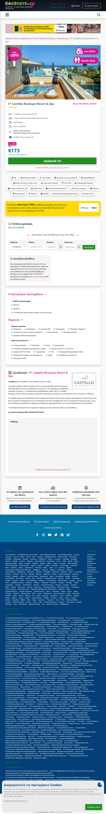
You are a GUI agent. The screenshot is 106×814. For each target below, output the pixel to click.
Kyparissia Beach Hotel (12, 682)
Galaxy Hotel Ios (25, 687)
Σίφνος (27, 598)
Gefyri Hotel (81, 695)
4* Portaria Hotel (73, 654)
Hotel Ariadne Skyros (38, 732)
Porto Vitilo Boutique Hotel (59, 644)
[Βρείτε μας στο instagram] (43, 534)
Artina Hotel (80, 674)
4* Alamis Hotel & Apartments (76, 687)
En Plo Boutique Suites (55, 717)
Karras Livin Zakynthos (84, 736)
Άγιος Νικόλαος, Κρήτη (84, 103)
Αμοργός (25, 559)
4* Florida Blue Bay (64, 629)
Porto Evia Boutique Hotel (13, 646)
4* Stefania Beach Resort (51, 641)
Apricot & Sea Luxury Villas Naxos (15, 738)
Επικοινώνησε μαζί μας (19, 521)
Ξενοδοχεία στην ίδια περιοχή (53, 506)
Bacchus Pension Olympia (47, 678)
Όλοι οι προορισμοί (23, 38)
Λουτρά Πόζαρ (51, 580)
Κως (33, 578)
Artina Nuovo (30, 704)
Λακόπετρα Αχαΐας (50, 578)
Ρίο (34, 595)
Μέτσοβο (69, 582)
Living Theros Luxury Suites (89, 710)
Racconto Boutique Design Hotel (34, 674)
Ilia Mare (85, 689)
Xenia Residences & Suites (65, 728)
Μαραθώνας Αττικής (17, 582)
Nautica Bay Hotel (63, 622)
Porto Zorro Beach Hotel (46, 637)
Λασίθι (67, 578)
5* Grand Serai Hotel (28, 622)
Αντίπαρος (57, 559)
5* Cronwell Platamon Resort (46, 622)
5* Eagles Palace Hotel (58, 723)
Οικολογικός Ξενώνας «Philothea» (16, 669)
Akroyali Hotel (47, 650)
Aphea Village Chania (44, 747)
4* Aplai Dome (10, 710)
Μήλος (76, 582)
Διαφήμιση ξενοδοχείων (86, 521)
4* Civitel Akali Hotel (46, 713)
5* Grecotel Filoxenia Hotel (54, 618)
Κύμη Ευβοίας (9, 578)
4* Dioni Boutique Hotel (60, 652)
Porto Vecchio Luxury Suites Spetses (49, 749)
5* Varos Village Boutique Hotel (65, 721)
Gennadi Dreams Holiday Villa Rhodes (51, 753)
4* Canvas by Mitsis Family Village (59, 708)
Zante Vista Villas (35, 743)
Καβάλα (68, 567)
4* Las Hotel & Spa (75, 680)
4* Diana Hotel (26, 659)
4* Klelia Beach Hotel (12, 631)
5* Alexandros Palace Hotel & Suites (68, 710)
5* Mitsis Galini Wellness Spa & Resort (43, 620)
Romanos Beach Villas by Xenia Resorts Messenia (20, 751)
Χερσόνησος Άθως (34, 604)
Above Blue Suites (11, 654)
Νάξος (7, 587)
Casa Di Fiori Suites (87, 723)
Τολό (62, 600)
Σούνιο (67, 598)
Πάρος (63, 591)
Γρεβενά (42, 563)
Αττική (58, 561)
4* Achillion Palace (11, 700)
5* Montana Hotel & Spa (12, 622)
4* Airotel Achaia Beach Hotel (34, 626)
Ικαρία (51, 567)
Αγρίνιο (15, 557)
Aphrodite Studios (11, 680)
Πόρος (69, 593)
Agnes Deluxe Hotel (34, 691)
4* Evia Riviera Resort (53, 626)
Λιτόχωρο (42, 580)
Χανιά (15, 604)
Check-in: (50, 242)
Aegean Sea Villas (11, 721)
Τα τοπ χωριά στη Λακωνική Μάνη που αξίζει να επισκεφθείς (24, 779)
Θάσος (21, 567)
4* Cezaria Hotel (46, 654)
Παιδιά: (31, 242)
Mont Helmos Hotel (56, 659)
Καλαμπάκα (61, 570)
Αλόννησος (72, 557)
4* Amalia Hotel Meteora (24, 657)
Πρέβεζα (8, 595)
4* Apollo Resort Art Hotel (69, 667)
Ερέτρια (33, 565)
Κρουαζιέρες (59, 576)
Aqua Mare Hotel (67, 715)
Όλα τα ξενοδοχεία (11, 762)
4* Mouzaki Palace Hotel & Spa (80, 633)
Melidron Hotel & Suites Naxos (55, 689)
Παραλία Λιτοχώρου (25, 591)
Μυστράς (66, 585)
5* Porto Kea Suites (32, 697)
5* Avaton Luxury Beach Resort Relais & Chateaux (20, 749)
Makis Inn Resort (52, 706)
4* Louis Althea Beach (71, 741)
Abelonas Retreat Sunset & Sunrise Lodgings (65, 745)
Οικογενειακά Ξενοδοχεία (91, 579)
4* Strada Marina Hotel (23, 717)
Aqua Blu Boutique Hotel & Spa (77, 713)
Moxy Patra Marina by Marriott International (37, 648)
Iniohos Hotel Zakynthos (60, 725)
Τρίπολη (28, 602)
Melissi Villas (9, 723)
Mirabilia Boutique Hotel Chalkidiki (16, 672)
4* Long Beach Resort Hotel (79, 622)
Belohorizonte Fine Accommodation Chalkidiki (20, 747)
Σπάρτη (73, 598)
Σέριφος (76, 595)
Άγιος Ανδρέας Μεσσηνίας (48, 554)
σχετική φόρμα (38, 276)
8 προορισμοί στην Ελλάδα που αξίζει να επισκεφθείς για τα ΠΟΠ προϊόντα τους (30, 775)
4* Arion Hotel (51, 629)
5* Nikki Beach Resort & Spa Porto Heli (29, 650)
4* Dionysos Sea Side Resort (66, 730)
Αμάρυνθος (17, 559)
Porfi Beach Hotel (45, 734)
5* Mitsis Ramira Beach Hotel (14, 704)
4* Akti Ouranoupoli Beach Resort (29, 680)
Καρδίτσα (39, 572)
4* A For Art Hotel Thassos (32, 667)
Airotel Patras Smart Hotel (13, 663)
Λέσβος (7, 580)
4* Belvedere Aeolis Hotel (13, 676)
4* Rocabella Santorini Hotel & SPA (27, 710)
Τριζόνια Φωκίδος (71, 600)
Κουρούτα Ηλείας (32, 576)
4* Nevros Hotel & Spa (74, 689)
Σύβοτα (22, 600)
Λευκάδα (15, 580)
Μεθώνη (36, 582)
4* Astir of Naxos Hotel (22, 723)
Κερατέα (31, 574)
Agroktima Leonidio (33, 661)
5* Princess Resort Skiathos (13, 674)
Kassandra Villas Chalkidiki (33, 756)
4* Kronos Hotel (41, 631)
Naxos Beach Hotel (11, 708)
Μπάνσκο (36, 585)
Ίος (56, 567)
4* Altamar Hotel (80, 641)
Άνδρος (50, 559)
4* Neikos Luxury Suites (40, 659)
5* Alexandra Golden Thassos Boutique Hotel (84, 652)
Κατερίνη (16, 574)
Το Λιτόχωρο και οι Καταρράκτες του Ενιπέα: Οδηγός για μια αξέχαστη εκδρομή (29, 777)
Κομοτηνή (75, 574)
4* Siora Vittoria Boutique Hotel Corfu (54, 661)
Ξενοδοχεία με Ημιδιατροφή (91, 568)
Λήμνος (22, 580)
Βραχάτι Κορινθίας (11, 563)
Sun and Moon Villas (49, 685)
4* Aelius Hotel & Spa (74, 661)
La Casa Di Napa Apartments (73, 682)
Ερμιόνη (40, 565)
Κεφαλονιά (46, 574)
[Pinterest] (62, 534)
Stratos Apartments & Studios (50, 697)
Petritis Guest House (11, 687)
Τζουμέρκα (50, 600)
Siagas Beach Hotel (28, 635)
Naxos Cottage (67, 732)
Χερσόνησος (23, 604)
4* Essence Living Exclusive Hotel (67, 685)
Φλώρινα (62, 602)
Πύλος (15, 595)
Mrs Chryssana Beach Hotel (80, 648)
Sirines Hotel (46, 652)
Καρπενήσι (55, 572)
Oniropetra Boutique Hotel (86, 650)
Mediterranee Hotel (48, 680)
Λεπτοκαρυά (76, 578)
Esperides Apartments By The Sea (33, 689)
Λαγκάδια (39, 578)
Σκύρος (61, 598)
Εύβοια (47, 565)
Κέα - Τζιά (24, 574)
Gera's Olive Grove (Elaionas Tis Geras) (73, 672)
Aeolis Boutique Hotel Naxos (14, 652)
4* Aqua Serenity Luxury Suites (52, 743)
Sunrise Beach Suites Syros (30, 730)
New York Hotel (84, 697)
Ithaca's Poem (34, 672)
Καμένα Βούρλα (10, 572)
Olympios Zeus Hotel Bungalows (15, 691)
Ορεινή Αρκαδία (10, 589)
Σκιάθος (46, 598)
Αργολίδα (74, 559)
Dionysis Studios (68, 663)
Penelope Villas (10, 719)
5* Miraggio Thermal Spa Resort (29, 654)
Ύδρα (40, 602)
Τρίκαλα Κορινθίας (18, 602)
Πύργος (20, 595)
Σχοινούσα (41, 600)
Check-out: (68, 242)
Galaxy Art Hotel (52, 674)
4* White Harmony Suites (26, 721)
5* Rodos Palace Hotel (31, 646)
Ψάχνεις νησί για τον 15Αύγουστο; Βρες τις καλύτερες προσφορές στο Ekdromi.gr (70, 779)
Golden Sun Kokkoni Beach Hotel (55, 639)
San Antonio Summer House (14, 685)
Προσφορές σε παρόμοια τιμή (86, 506)
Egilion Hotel (9, 657)
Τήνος (57, 600)
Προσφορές (62, 38)
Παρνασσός (55, 591)
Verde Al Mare (30, 695)
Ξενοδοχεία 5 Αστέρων (91, 555)
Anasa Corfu (62, 706)
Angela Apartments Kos (12, 730)
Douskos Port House (59, 654)
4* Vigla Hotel (31, 725)
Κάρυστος (64, 572)
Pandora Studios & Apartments (62, 747)
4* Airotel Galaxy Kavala (32, 652)
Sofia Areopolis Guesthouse (46, 751)
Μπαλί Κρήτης (27, 585)
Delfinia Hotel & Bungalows (46, 728)
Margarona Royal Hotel (42, 644)
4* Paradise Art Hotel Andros (76, 639)
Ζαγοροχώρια (64, 565)
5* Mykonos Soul (60, 719)
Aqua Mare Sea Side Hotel (32, 676)
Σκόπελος (54, 598)
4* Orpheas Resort (33, 734)
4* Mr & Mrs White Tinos (87, 637)
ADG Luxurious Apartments (42, 657)
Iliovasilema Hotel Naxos (48, 730)
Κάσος (71, 572)
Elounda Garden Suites (47, 710)
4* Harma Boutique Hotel (37, 706)
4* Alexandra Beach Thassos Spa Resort (71, 669)
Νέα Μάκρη (37, 587)
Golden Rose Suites (38, 665)
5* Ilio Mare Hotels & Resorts (14, 626)
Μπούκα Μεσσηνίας (47, 585)
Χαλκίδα (79, 602)
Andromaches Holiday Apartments (42, 719)
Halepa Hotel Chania (44, 725)
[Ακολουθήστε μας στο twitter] (56, 534)
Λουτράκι (72, 580)
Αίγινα (28, 557)
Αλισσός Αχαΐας (62, 557)
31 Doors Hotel (46, 693)
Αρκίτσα (22, 561)
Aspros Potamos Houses (35, 738)
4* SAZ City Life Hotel (91, 644)
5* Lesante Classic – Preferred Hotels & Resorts (68, 734)
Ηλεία (7, 567)
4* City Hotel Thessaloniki (32, 663)
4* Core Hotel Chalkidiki (66, 674)
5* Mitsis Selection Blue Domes (70, 700)
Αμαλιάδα (8, 559)
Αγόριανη (8, 557)
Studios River (62, 678)
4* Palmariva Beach (30, 637)
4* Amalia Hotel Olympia (13, 648)
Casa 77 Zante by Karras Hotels (65, 695)
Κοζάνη (54, 574)
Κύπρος (27, 578)
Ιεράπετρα (38, 567)
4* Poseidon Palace (78, 620)
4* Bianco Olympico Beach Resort (15, 624)
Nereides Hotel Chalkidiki (65, 751)
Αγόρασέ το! (52, 161)
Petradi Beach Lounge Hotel (41, 723)
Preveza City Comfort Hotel (51, 691)
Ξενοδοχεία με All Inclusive (92, 573)
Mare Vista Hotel (72, 637)
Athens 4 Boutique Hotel (87, 691)
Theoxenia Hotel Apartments (77, 635)
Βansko (70, 561)
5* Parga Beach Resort (56, 682)
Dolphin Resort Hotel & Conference (16, 743)
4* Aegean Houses (73, 723)
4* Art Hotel (81, 721)
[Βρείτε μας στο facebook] (37, 534)
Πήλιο (34, 593)
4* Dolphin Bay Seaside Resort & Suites (82, 631)
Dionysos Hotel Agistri (81, 715)
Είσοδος (77, 6)
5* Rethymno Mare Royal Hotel (15, 734)
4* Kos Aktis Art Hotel (40, 708)
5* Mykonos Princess (42, 704)
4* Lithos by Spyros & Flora (44, 721)
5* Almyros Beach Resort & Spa (86, 706)
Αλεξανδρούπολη (50, 557)
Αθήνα (22, 557)
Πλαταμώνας (48, 593)
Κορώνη (22, 576)
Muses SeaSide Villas (46, 646)
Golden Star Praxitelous (75, 646)
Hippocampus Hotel (25, 708)
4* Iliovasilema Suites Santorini (15, 661)
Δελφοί (55, 563)
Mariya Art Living (60, 713)
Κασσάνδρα (78, 572)
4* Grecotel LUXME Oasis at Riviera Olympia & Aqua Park (23, 641)
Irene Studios (61, 635)
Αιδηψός (40, 557)
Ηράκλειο (14, 567)
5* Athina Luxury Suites (26, 700)
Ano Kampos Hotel (33, 693)
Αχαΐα (64, 561)
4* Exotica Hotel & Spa (91, 624)
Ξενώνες (89, 576)
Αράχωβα (66, 559)
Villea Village (9, 717)
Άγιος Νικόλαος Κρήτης (44, 38)
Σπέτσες (7, 600)
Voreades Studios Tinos (30, 753)
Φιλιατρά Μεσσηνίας (50, 602)
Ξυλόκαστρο (75, 587)
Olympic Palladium (93, 721)
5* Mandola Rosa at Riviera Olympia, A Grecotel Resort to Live (24, 618)
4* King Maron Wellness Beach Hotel (81, 676)
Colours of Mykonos (23, 719)
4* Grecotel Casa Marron (73, 618)
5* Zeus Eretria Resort (60, 624)
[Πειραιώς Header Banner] (53, 28)
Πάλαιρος (62, 589)
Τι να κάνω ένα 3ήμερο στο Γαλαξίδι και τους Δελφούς (73, 777)
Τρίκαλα (7, 602)
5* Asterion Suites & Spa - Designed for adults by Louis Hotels (24, 715)
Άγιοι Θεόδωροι (10, 554)
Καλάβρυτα (36, 570)
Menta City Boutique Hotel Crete (15, 736)
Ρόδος (38, 595)
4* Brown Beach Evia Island (13, 637)
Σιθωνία (14, 598)
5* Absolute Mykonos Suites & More (81, 665)
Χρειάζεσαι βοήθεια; (20, 506)
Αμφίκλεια (33, 559)
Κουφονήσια (44, 576)
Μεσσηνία (53, 582)
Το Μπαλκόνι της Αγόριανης (13, 667)
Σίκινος (21, 598)
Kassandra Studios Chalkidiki (14, 756)
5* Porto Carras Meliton (12, 635)
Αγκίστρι (77, 554)
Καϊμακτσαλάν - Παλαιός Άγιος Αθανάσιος (18, 570)
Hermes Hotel (53, 700)
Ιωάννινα (61, 567)
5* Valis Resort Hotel (64, 620)
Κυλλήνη (75, 576)
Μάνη (7, 582)
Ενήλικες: (14, 242)
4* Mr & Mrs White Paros (13, 689)
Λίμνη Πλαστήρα (31, 580)
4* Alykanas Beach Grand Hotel (45, 635)
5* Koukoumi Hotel (85, 702)
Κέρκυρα (38, 574)
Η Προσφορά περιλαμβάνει (26, 294)
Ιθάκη (45, 567)
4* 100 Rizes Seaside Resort (75, 657)
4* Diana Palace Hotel (87, 654)
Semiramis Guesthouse (90, 661)
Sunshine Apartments (81, 663)
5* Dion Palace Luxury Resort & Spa (34, 629)
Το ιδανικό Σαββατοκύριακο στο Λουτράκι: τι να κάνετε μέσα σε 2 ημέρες (72, 771)
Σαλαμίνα (45, 595)
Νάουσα (13, 587)
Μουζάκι (18, 585)
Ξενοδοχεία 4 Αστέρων (91, 560)
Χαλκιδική (8, 604)
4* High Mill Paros (60, 646)
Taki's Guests (79, 751)
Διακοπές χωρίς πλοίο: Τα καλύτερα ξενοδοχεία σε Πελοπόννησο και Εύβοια (29, 773)
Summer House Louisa (74, 693)
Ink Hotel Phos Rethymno (41, 745)
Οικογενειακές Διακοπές (91, 583)
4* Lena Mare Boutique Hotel (29, 713)
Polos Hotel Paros (41, 700)
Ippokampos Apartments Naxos (15, 725)
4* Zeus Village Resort (81, 747)
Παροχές (14, 319)
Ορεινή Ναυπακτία (23, 589)
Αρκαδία (15, 561)
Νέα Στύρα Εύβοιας (49, 587)
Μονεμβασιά (9, 585)
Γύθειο (49, 563)
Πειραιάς (16, 593)
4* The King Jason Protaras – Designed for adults (78, 749)
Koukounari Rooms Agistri (60, 676)
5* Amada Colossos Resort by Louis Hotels (18, 745)
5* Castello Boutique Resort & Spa (38, 374)
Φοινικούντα (71, 602)
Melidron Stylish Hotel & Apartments (55, 756)
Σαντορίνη (68, 595)
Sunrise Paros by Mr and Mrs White (85, 732)
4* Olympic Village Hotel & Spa (27, 633)
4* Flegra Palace (43, 702)
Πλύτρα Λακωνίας (59, 593)
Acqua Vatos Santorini (12, 665)
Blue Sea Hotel (10, 650)
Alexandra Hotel (62, 680)
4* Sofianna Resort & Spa (55, 741)
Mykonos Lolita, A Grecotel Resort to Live (18, 741)
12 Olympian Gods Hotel (13, 639)
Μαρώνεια (28, 582)
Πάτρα (76, 591)
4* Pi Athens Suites (59, 687)
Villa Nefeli (73, 702)
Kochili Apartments (52, 665)
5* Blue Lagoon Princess (79, 629)
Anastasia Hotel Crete (81, 743)
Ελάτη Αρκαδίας (73, 563)
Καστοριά (8, 574)
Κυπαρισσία (19, 578)
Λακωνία (60, 578)
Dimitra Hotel (68, 743)
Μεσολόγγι (44, 582)
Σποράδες (15, 600)
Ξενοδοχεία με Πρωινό (91, 564)
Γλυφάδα (35, 563)
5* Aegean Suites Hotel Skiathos (47, 736)
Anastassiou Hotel (88, 680)
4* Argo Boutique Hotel (28, 702)
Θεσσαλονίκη (29, 567)
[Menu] (7, 14)
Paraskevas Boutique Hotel (80, 704)
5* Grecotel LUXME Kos (90, 618)
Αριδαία (7, 561)
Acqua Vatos (43, 682)
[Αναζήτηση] (99, 14)
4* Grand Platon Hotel (82, 626)
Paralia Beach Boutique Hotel (51, 663)
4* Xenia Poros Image (27, 631)
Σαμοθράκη (54, 595)
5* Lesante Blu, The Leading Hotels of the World (20, 728)
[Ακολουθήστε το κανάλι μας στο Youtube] (49, 534)
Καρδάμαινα (21, 572)
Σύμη (28, 600)
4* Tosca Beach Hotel (75, 624)
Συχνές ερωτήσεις (53, 527)
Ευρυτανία (55, 565)
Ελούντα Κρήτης (24, 565)
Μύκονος (58, 585)
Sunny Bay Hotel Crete (12, 678)
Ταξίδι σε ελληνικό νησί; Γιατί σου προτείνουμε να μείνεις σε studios (26, 771)
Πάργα (48, 591)
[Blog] (68, 534)
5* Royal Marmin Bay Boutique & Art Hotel (18, 758)
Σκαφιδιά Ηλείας (36, 598)
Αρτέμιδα (30, 561)
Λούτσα (79, 580)
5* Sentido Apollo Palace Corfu (60, 704)
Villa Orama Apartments (69, 691)
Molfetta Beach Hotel (83, 717)
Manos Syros (32, 669)
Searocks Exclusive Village (51, 667)
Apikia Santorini (69, 717)
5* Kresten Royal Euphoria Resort (82, 708)
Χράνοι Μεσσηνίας (52, 604)
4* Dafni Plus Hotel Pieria (67, 736)
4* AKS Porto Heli (67, 626)
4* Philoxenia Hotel (66, 641)
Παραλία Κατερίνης (11, 591)
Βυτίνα (21, 563)
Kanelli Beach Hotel (62, 633)
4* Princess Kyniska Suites (29, 678)
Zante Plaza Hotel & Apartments (58, 631)
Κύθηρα (67, 576)
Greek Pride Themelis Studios (41, 687)
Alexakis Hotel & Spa (59, 693)
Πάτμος (69, 591)
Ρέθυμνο (28, 595)
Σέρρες (7, 598)
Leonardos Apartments (12, 659)
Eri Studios (71, 706)
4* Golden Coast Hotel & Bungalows (39, 624)
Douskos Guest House (39, 717)
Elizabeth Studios (27, 644)
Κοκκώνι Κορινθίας (64, 574)
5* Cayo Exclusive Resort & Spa (15, 697)
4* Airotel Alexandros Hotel (76, 678)
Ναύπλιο (29, 587)
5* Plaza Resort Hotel (12, 702)
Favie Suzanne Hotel (91, 646)
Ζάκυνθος (74, 565)
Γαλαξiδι (27, 563)
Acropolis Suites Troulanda (45, 695)
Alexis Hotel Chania (11, 713)
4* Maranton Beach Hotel (13, 629)
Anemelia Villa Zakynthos (67, 738)
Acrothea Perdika (90, 669)
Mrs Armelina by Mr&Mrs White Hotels (17, 732)
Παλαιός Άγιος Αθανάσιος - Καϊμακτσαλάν (44, 589)
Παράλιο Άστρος (39, 591)
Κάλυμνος (70, 570)
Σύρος (34, 600)
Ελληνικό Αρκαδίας (11, 565)
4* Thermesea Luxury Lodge (59, 702)
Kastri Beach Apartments (13, 753)
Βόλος (76, 561)
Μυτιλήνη (74, 585)
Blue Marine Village (40, 758)
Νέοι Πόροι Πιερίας (63, 587)
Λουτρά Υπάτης (62, 580)
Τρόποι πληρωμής (61, 521)
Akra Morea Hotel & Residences (33, 639)
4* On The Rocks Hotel (54, 732)
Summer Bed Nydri (51, 738)
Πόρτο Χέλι (75, 593)
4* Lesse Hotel (60, 637)
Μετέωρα (61, 582)
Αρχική (8, 38)
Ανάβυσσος (42, 559)
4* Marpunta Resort (76, 644)
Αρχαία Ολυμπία (40, 561)
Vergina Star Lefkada (86, 685)
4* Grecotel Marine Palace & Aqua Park (17, 620)
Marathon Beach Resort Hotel (49, 672)
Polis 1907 (31, 736)
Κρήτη (52, 576)
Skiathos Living (91, 672)
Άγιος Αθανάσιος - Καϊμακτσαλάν (28, 554)
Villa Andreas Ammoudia (33, 685)
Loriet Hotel (46, 676)
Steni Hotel (88, 682)
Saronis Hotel (25, 665)
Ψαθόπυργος (64, 604)
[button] (18, 246)
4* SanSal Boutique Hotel (69, 697)
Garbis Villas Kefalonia (71, 659)
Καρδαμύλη (30, 572)
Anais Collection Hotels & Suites (15, 693)
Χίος (43, 604)
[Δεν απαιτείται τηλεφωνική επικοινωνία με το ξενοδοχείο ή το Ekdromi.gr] (32, 137)
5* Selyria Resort (10, 633)
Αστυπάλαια (51, 561)
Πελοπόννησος (25, 593)
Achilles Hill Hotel (58, 657)
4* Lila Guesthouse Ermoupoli (74, 753)
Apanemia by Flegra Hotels (61, 648)
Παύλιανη (8, 593)
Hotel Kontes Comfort (53, 715)
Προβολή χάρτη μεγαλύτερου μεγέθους (52, 469)
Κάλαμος (52, 570)
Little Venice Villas (39, 741)
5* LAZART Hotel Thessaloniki (14, 695)
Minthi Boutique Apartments (47, 669)
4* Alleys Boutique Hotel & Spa (78, 756)
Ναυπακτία (21, 587)
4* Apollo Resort (80, 728)
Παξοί (68, 589)
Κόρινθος (15, 576)
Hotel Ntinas (64, 665)
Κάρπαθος (47, 572)
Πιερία (40, 593)
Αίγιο (33, 557)
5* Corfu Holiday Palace (46, 633)
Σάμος (61, 595)
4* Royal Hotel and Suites (29, 682)
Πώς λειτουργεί (41, 521)
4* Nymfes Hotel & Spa (12, 644)
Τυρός (35, 602)
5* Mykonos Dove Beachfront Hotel (79, 719)
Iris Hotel (83, 659)
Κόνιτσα (7, 576)
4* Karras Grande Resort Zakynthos (64, 650)
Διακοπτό (63, 563)
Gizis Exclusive (86, 700)
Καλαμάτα (45, 570)
